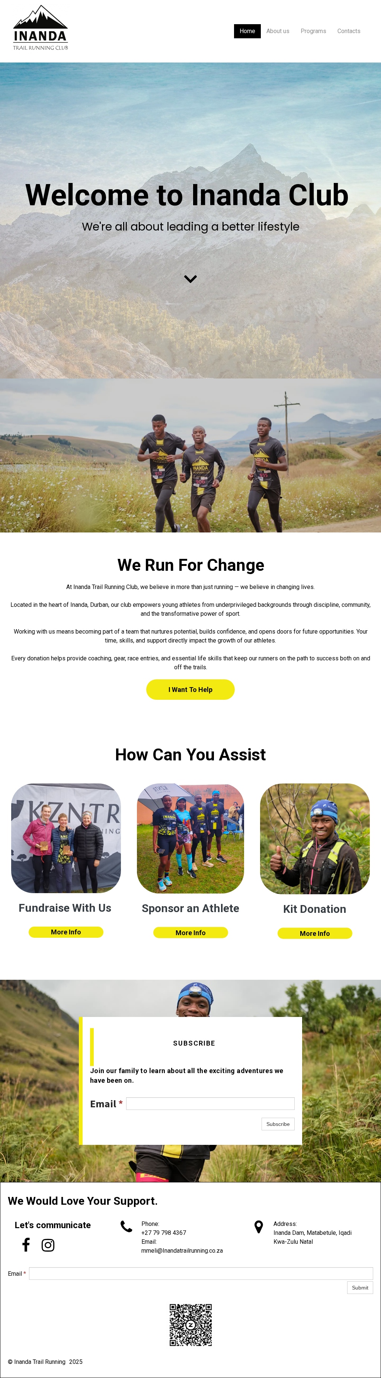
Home (247, 31)
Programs (313, 31)
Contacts (349, 31)
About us (277, 31)
